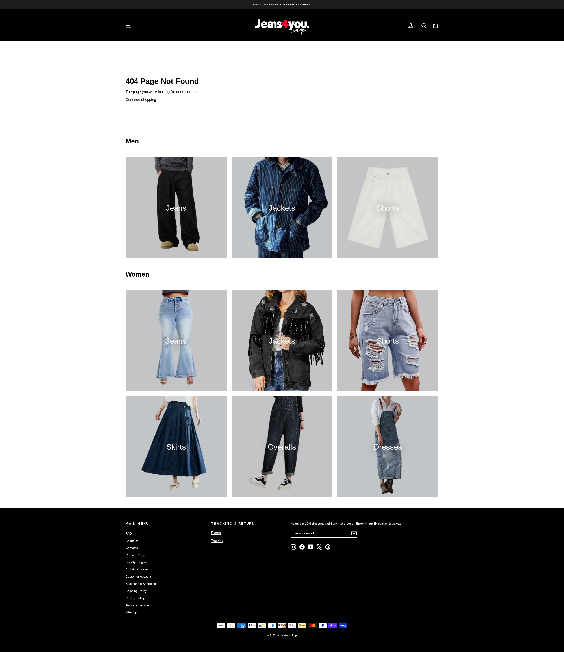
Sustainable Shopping (141, 583)
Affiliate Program (137, 569)
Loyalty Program (137, 562)
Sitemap (131, 612)
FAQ (129, 533)
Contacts (132, 548)
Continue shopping (141, 100)
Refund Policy (135, 555)
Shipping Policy (136, 591)
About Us (132, 540)
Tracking (217, 540)
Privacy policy (135, 598)
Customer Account (138, 576)
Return (216, 532)
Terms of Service (137, 605)
